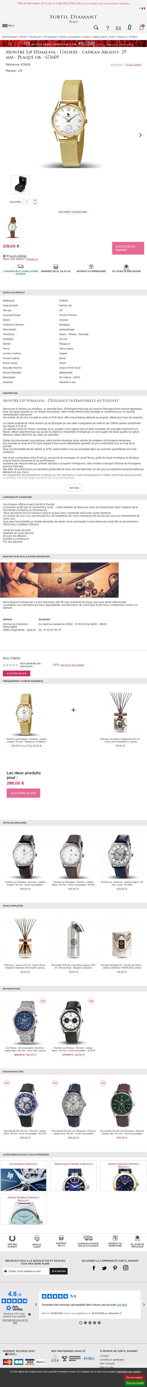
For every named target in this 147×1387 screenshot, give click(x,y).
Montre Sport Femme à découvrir (73, 1164)
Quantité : (16, 201)
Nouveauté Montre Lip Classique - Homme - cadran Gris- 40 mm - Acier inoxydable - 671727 (73, 1134)
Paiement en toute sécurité (18, 533)
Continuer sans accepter (133, 1365)
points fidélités (18, 256)
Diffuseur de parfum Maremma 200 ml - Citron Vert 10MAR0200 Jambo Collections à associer (120, 742)
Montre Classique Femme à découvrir (123, 1165)
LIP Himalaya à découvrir (23, 1164)
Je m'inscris (58, 1271)
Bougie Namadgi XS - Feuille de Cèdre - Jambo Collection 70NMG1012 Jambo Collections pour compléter (121, 968)
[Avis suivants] (144, 1304)
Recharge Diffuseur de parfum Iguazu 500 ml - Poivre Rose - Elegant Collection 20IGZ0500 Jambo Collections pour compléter (73, 969)
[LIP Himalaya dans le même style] (23, 1179)
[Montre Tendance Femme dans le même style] (23, 1213)
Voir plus (74, 487)
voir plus (122, 1304)
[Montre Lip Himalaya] (20, 184)
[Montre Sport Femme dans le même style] (73, 1179)
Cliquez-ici (32, 259)
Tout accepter (135, 1383)
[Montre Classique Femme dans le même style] (124, 1179)
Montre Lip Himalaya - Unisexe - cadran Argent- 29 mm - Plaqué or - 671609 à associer (26, 742)
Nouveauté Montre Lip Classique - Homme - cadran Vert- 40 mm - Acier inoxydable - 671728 (122, 1134)
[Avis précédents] (35, 1304)
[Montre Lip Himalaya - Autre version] (13, 227)
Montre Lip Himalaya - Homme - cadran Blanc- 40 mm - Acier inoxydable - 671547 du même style (73, 885)
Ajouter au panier (125, 248)
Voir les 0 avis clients (72, 664)
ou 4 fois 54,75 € (32, 745)
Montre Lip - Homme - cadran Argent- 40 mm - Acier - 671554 (122, 883)
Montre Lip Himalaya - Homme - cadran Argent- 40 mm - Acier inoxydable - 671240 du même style (25, 885)
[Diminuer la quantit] (35, 203)
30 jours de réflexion (14, 535)
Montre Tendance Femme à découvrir (23, 1199)
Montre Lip (65, 305)
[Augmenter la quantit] (35, 200)
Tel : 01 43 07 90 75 (49, 629)
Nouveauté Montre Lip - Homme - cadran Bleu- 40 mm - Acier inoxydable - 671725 (25, 1132)
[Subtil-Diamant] (73, 18)
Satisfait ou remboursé (16, 538)
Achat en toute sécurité (16, 530)
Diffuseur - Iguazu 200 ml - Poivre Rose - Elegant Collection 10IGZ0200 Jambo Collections (25, 968)
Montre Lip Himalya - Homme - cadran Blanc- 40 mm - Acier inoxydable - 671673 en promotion (73, 1051)
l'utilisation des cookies (129, 1371)
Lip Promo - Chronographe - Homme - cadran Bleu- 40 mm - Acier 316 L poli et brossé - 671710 (25, 1051)
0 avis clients (133, 64)
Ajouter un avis (16, 673)
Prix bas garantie (12, 541)
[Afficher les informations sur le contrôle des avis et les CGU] (29, 1314)
